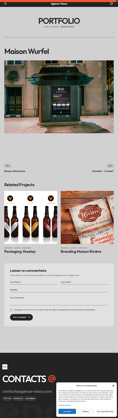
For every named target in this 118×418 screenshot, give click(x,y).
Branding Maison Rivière (81, 251)
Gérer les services (65, 405)
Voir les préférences (105, 411)
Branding (55, 27)
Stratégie (26, 248)
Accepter (67, 411)
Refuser (86, 411)
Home (46, 27)
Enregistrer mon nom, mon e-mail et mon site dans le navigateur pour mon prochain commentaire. (55, 310)
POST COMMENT (20, 317)
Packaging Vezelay (20, 251)
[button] (113, 386)
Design (17, 248)
